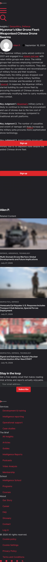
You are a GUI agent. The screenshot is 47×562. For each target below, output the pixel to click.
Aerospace (13, 253)
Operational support (13, 422)
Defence (26, 26)
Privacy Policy (10, 551)
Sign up (23, 143)
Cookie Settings (10, 545)
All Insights (8, 436)
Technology (24, 253)
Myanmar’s (22, 104)
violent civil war (31, 56)
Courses (7, 492)
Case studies (9, 428)
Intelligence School (12, 480)
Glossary (7, 518)
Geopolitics (15, 26)
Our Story (7, 500)
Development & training (14, 410)
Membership (9, 472)
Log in (30, 127)
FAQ (5, 512)
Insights (4, 26)
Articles (6, 442)
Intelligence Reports (12, 454)
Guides (6, 448)
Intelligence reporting (13, 416)
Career (6, 506)
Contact (7, 524)
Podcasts (7, 460)
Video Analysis (10, 466)
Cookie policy (9, 539)
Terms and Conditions (13, 557)
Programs (7, 486)
